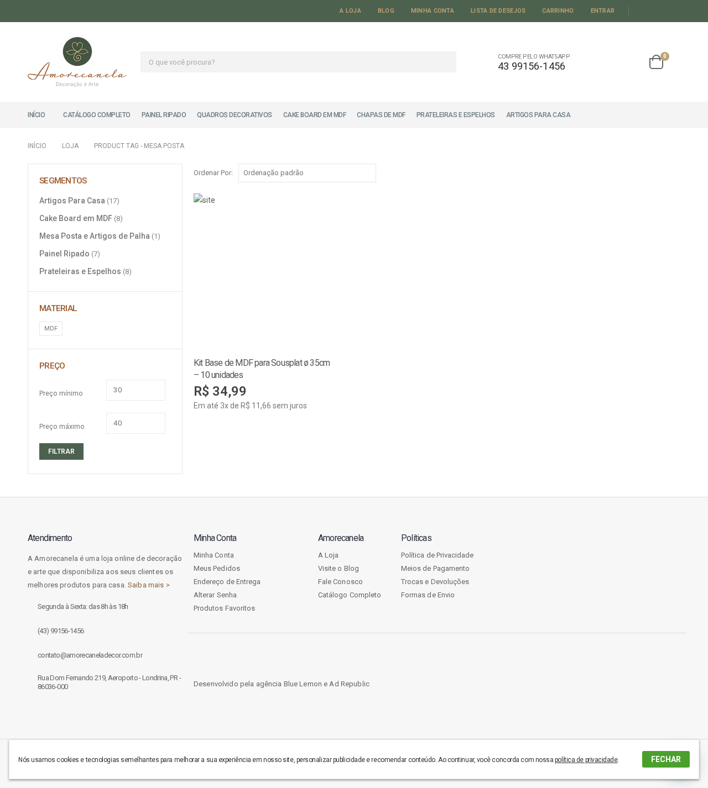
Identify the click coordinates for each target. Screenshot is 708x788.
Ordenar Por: (213, 173)
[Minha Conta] (598, 62)
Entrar (603, 10)
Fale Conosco (340, 581)
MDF (51, 328)
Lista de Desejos (498, 10)
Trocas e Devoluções (435, 581)
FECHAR (666, 759)
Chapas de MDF (381, 115)
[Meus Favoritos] (629, 62)
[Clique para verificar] (575, 585)
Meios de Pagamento (435, 568)
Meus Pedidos (217, 568)
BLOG (386, 10)
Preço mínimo (61, 393)
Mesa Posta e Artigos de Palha (94, 236)
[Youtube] (657, 11)
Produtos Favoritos (224, 608)
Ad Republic (349, 684)
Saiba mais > (149, 585)
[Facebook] (641, 11)
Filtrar (61, 451)
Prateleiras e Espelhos (456, 115)
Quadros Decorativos (234, 115)
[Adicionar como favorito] (342, 362)
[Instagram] (673, 11)
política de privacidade (586, 760)
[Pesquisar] (441, 61)
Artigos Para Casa (538, 115)
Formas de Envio (428, 595)
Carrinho (558, 10)
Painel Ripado (164, 115)
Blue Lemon (303, 684)
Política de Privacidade (437, 555)
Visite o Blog (338, 568)
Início (36, 115)
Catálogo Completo (97, 115)
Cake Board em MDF (314, 115)
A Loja (350, 10)
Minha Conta (432, 10)
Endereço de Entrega (227, 581)
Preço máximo (62, 426)
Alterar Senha (215, 595)
